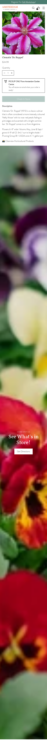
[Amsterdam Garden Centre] (10, 8)
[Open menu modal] (43, 7)
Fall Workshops (28, 2)
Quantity (6, 67)
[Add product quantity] (4, 73)
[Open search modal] (33, 7)
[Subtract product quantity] (12, 73)
